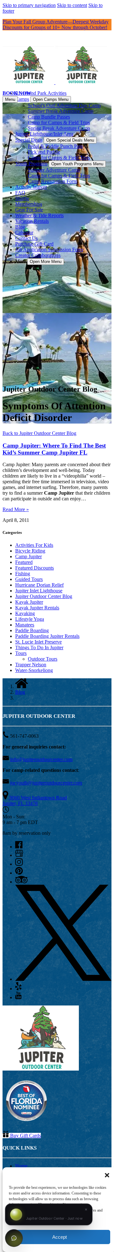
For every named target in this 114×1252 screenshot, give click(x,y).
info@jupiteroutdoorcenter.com (41, 759)
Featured (24, 562)
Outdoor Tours (42, 659)
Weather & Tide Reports (39, 215)
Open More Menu (45, 261)
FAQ (20, 192)
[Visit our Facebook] (18, 846)
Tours (21, 653)
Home (21, 1166)
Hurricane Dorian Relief (39, 585)
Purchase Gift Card (34, 244)
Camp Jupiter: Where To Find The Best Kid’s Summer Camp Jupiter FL (54, 449)
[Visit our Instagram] (19, 864)
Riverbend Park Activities (40, 93)
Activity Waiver (31, 187)
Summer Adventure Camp (54, 170)
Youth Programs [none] (31, 163)
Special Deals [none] (28, 140)
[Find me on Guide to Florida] (26, 1123)
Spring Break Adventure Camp (59, 128)
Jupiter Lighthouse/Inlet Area (44, 134)
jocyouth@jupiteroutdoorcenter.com (46, 782)
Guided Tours (29, 579)
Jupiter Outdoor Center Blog (43, 596)
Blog (20, 226)
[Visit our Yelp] (18, 988)
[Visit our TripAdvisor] (21, 881)
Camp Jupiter (28, 556)
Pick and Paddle (44, 152)
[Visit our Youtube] (18, 997)
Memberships (28, 204)
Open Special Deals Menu (70, 140)
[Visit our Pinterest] (19, 873)
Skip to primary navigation (29, 5)
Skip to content (72, 5)
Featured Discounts (34, 568)
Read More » (16, 509)
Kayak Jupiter (29, 602)
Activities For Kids (34, 545)
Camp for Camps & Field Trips (59, 122)
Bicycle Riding (30, 550)
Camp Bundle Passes (49, 116)
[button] (107, 1175)
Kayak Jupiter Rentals (37, 607)
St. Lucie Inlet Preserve (38, 641)
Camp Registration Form (52, 181)
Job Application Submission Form (49, 249)
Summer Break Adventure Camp (60, 111)
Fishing (22, 573)
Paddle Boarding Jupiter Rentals (47, 636)
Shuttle (22, 198)
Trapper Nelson (30, 664)
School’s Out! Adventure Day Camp (64, 105)
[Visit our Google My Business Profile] (19, 855)
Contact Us (26, 238)
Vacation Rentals (32, 221)
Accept (59, 1237)
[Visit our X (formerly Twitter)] (63, 979)
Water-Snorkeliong (34, 670)
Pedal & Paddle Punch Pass (55, 146)
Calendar (24, 232)
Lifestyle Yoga (29, 619)
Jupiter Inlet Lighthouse (38, 590)
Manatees (24, 624)
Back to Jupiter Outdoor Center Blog (39, 433)
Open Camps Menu (50, 99)
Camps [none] (22, 99)
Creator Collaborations (37, 255)
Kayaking (25, 613)
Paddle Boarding (32, 630)
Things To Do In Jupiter (39, 647)
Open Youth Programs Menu (77, 164)
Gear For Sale (29, 209)
